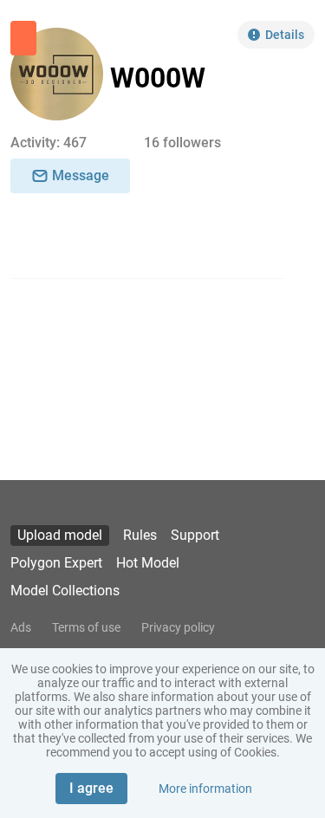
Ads (20, 627)
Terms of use (86, 627)
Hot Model (147, 563)
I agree (91, 788)
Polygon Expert (56, 563)
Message (80, 175)
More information (205, 788)
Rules (140, 535)
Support (195, 535)
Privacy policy (178, 627)
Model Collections (65, 590)
